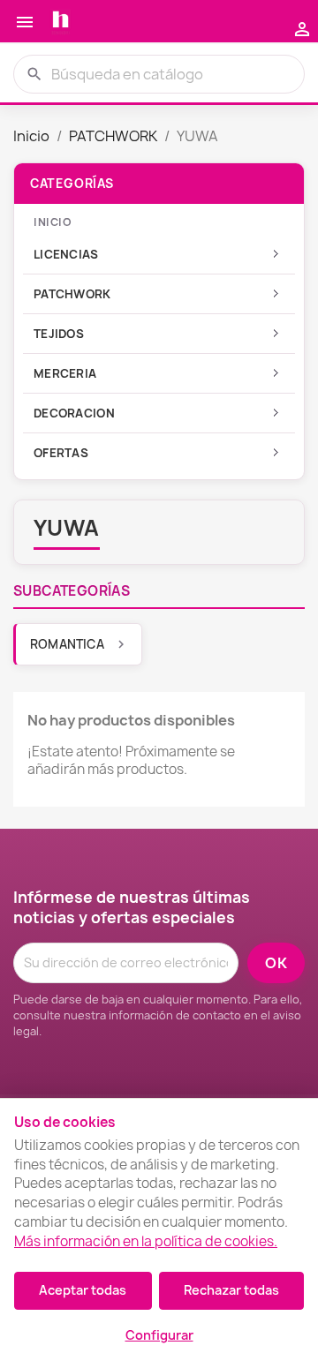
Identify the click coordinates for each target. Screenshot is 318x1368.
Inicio (53, 221)
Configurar (159, 1335)
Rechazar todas (231, 1290)
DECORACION (74, 413)
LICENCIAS (66, 254)
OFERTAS (61, 453)
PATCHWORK (72, 294)
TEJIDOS (59, 334)
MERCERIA (65, 373)
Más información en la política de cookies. (145, 1241)
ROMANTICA (67, 644)
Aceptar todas (82, 1290)
